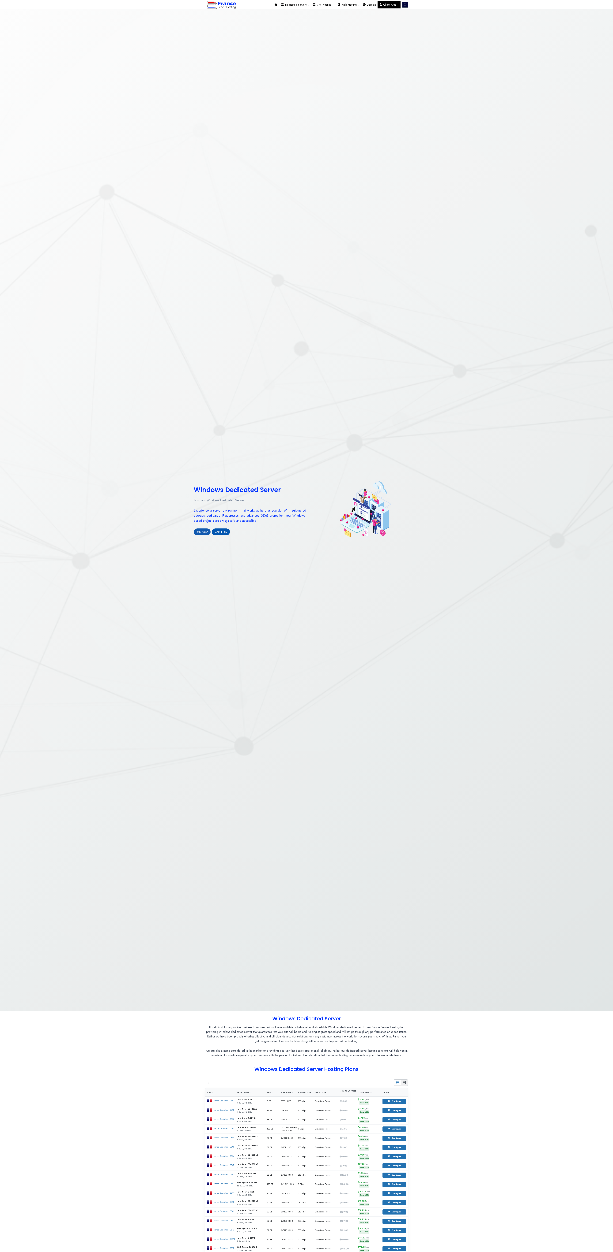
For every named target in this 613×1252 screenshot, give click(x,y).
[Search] (207, 1082)
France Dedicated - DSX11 (224, 1220)
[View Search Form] (405, 5)
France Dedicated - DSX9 (224, 1211)
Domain (371, 5)
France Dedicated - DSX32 (224, 1128)
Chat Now (221, 529)
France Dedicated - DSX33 (224, 1183)
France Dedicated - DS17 (223, 1248)
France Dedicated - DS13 (223, 1229)
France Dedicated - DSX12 (224, 1239)
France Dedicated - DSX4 (223, 1137)
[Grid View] (404, 1082)
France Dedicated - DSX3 (223, 1119)
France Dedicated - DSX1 (223, 1100)
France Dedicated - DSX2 (223, 1110)
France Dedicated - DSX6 (224, 1156)
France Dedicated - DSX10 (224, 1174)
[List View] (397, 1082)
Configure (396, 1101)
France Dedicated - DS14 (223, 1193)
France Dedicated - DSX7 (223, 1165)
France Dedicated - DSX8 (223, 1202)
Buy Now (202, 529)
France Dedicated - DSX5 (223, 1146)
